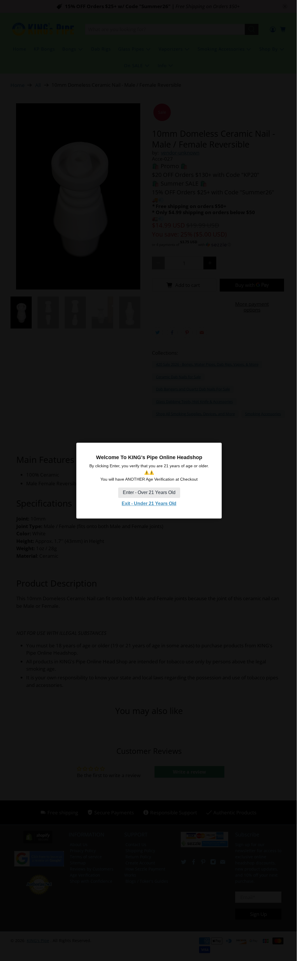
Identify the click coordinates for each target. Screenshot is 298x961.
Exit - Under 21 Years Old (149, 503)
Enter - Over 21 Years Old (149, 492)
